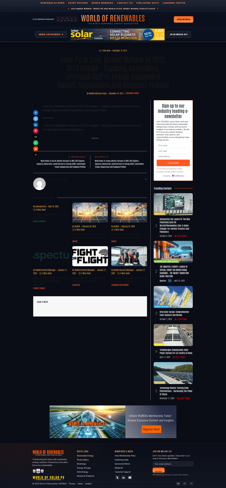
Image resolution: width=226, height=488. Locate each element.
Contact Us (125, 3)
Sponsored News (122, 464)
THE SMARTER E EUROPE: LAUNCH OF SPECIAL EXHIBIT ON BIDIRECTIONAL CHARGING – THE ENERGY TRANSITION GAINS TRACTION (174, 271)
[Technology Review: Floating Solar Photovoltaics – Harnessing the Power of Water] (173, 373)
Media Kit (119, 468)
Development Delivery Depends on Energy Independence (50, 216)
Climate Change (39, 288)
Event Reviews (78, 3)
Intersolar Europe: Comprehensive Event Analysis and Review (174, 313)
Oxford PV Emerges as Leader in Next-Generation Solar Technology (88, 279)
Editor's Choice (159, 214)
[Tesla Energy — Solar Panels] (67, 19)
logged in (52, 307)
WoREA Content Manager (46, 270)
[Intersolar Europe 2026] (117, 34)
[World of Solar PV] (48, 479)
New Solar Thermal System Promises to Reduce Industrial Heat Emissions (128, 236)
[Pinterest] (35, 130)
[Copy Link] (35, 154)
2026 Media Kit (179, 34)
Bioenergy (81, 464)
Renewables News (53, 3)
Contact (88, 484)
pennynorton (41, 206)
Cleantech (76, 285)
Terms (80, 484)
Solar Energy (159, 344)
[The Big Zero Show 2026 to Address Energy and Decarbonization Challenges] (90, 213)
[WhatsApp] (35, 142)
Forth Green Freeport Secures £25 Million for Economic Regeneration (129, 279)
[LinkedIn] (35, 124)
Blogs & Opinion (39, 221)
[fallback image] (113, 421)
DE (185, 484)
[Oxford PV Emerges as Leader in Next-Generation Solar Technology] (90, 256)
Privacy (72, 484)
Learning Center (174, 3)
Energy (75, 241)
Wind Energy (82, 472)
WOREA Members (102, 3)
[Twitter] (35, 118)
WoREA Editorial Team (98, 93)
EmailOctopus (179, 176)
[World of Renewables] (38, 471)
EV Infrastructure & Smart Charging (166, 261)
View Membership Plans (125, 456)
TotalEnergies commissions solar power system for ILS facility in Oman (176, 351)
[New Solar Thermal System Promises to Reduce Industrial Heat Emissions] (129, 213)
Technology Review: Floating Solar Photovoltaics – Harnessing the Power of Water (176, 391)
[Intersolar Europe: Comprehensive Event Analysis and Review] (173, 297)
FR (191, 484)
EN (178, 484)
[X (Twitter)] (117, 477)
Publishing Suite (147, 3)
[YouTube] (129, 477)
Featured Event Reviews (162, 306)
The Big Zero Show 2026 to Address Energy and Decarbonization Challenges (89, 236)
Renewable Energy (132, 93)
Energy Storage (84, 468)
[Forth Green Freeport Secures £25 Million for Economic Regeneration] (129, 256)
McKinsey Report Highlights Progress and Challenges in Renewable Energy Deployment (51, 281)
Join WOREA (183, 19)
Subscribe (158, 472)
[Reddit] (35, 148)
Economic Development (120, 285)
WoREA (77, 226)
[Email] (35, 136)
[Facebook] (35, 112)
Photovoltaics (83, 460)
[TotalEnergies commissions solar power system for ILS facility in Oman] (173, 335)
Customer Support (123, 472)
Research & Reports (85, 476)
